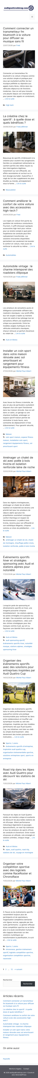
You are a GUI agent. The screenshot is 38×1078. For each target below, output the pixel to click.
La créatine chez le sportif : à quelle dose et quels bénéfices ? (18, 119)
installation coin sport (18, 440)
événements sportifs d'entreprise (19, 746)
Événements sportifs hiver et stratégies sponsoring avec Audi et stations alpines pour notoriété (18, 564)
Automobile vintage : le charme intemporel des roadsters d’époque (18, 269)
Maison (9, 434)
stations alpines (16, 646)
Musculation (11, 190)
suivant (18, 969)
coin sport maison (13, 437)
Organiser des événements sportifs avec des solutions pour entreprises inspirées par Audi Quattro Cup (19, 667)
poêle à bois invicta (27, 546)
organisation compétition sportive (16, 955)
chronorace (10, 949)
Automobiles (11, 255)
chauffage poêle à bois (24, 543)
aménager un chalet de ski (16, 540)
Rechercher (7, 980)
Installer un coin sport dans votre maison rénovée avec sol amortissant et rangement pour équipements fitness (17, 359)
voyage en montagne (24, 853)
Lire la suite (9, 99)
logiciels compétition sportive (21, 952)
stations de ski (9, 853)
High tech (10, 105)
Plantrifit (6, 1059)
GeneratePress (21, 1075)
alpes (8, 850)
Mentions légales (15, 1069)
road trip (25, 850)
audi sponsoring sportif (15, 640)
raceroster (7, 959)
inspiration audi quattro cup (14, 749)
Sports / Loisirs (12, 743)
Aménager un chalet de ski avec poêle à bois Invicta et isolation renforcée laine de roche (19, 462)
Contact (26, 1069)
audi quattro (16, 850)
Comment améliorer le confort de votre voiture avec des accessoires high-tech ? (18, 205)
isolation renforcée (10, 546)
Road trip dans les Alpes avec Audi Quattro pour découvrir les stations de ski (19, 774)
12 (12, 969)
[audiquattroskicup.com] (19, 8)
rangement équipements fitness (16, 443)
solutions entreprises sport (14, 755)
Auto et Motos (11, 340)
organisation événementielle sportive (18, 752)
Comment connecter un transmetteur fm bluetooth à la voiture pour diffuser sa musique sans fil (18, 35)
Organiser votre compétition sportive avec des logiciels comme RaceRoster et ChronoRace (17, 870)
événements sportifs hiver (13, 643)
